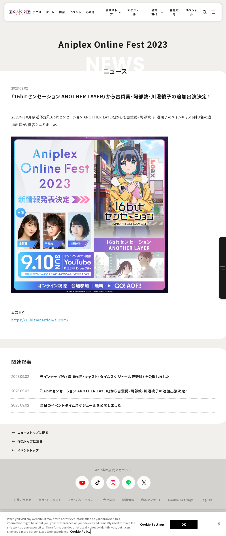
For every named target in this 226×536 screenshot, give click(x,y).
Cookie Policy (80, 531)
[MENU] (213, 12)
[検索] (205, 12)
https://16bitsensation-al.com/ (39, 319)
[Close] (219, 523)
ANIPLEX (19, 12)
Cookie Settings (181, 500)
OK (183, 524)
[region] (113, 524)
